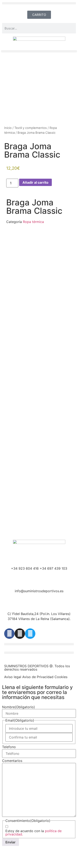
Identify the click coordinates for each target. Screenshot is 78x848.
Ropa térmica (33, 222)
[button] (39, 3)
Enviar (10, 842)
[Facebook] (9, 633)
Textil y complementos (30, 128)
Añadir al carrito (35, 182)
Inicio (8, 128)
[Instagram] (20, 633)
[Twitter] (30, 633)
